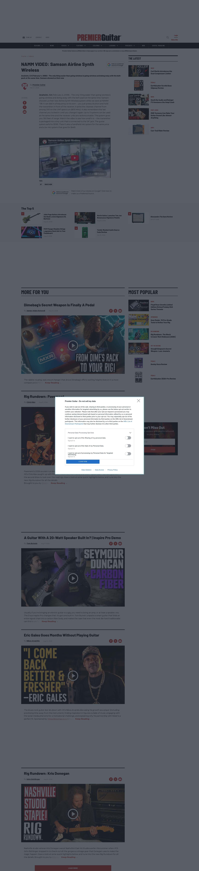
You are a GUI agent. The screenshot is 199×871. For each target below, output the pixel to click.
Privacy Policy (113, 470)
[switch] (128, 437)
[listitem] (99, 433)
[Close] (139, 401)
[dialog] (99, 435)
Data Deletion (86, 470)
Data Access (99, 470)
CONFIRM (83, 461)
